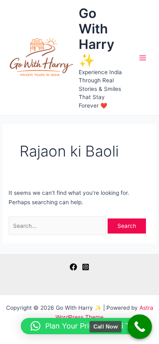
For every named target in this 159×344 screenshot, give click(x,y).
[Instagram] (85, 267)
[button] (86, 326)
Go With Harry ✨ (96, 36)
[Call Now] (139, 326)
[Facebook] (73, 267)
